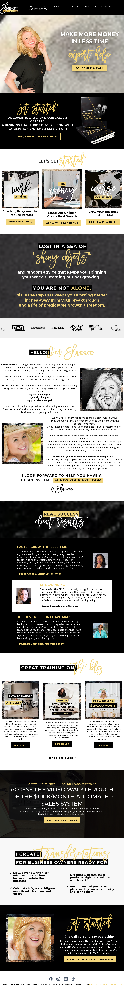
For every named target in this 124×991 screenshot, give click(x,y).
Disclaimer (117, 984)
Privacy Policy (95, 984)
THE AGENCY (107, 7)
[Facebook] (50, 979)
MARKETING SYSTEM (38, 9)
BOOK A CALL (90, 7)
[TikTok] (73, 979)
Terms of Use (107, 984)
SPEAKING (74, 7)
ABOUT (42, 7)
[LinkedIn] (66, 979)
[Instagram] (58, 979)
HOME (32, 7)
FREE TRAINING (58, 7)
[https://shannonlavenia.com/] (9, 8)
